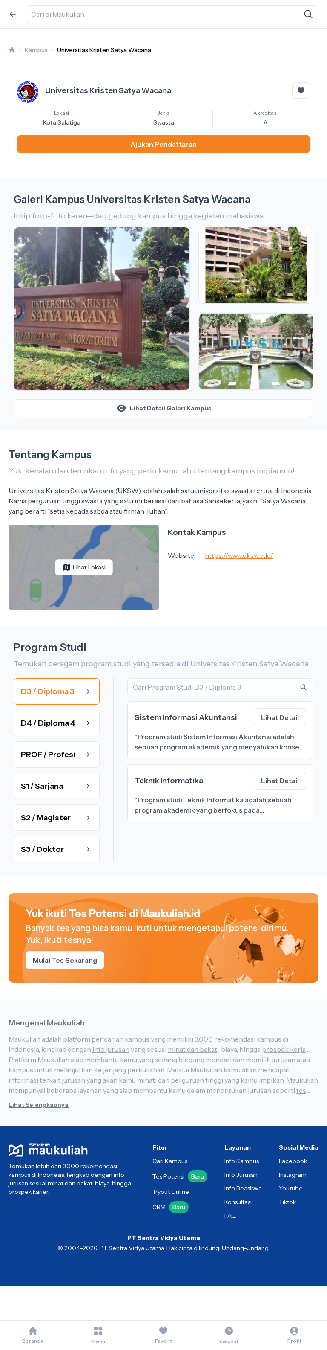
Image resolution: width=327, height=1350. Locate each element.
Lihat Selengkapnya (39, 1105)
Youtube (291, 1188)
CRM (168, 1207)
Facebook (293, 1161)
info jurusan (110, 1049)
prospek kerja (284, 1049)
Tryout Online (170, 1192)
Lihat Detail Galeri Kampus (170, 408)
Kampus (36, 50)
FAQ (230, 1215)
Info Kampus (241, 1161)
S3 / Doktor (42, 849)
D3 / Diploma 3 (48, 691)
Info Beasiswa (243, 1188)
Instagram (293, 1175)
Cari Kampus (169, 1161)
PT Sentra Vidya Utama (163, 1238)
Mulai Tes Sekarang (65, 960)
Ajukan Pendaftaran (163, 144)
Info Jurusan (241, 1175)
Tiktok (287, 1202)
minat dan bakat (192, 1049)
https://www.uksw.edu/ (239, 555)
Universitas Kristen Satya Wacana (104, 50)
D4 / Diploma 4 (48, 723)
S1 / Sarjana (42, 786)
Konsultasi (238, 1202)
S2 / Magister (46, 817)
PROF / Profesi (48, 754)
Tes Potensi (178, 1176)
